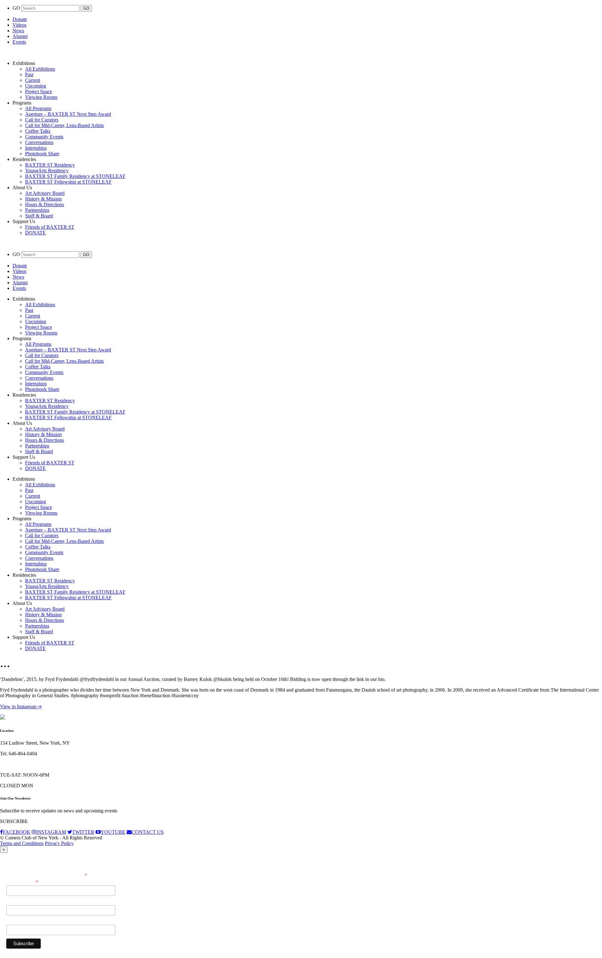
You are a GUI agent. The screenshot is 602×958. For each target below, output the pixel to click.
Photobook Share (42, 153)
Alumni (20, 36)
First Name (17, 901)
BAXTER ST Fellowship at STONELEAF (68, 182)
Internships (36, 148)
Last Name (17, 921)
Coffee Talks (37, 131)
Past (29, 74)
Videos (19, 25)
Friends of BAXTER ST (49, 227)
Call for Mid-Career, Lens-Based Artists (64, 125)
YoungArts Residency (47, 170)
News (18, 30)
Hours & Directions (44, 204)
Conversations (39, 142)
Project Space (38, 91)
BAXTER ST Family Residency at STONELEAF (75, 176)
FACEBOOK (16, 832)
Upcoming (35, 85)
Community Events (44, 136)
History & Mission (43, 198)
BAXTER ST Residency (50, 165)
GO (17, 8)
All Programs (38, 108)
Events (19, 42)
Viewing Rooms (41, 97)
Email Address (22, 882)
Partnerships (37, 210)
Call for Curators (41, 119)
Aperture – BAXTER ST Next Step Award (68, 114)
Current (32, 80)
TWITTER (83, 832)
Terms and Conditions (22, 843)
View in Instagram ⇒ (21, 706)
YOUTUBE (113, 832)
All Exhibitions (40, 69)
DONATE (35, 232)
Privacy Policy (59, 843)
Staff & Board (39, 215)
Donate (20, 19)
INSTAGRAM (51, 832)
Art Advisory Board (45, 193)
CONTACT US (148, 832)
